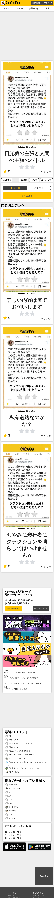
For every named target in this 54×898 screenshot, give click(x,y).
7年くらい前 (46, 172)
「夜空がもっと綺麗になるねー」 (20, 751)
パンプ (10, 814)
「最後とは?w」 (14, 772)
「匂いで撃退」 (14, 740)
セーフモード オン (13, 608)
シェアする (7, 180)
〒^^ (10, 799)
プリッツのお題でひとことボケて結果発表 (21, 677)
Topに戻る (44, 876)
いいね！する (14, 831)
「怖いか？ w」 (14, 747)
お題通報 (34, 180)
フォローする (14, 834)
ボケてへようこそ (40, 608)
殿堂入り (11, 896)
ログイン (48, 3)
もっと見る (27, 196)
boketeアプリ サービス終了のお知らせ (20, 671)
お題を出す (34, 8)
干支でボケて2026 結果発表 (15, 688)
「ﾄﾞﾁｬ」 (11, 736)
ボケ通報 (23, 180)
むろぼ (10, 803)
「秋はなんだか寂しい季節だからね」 (22, 755)
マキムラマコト (14, 807)
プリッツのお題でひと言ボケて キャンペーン (22, 682)
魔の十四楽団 (13, 784)
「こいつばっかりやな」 (17, 758)
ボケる (20, 8)
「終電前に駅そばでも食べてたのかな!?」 (24, 768)
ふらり (10, 796)
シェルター (12, 818)
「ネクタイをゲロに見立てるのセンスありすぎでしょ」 (27, 763)
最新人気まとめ (38, 896)
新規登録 (36, 3)
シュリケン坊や (14, 788)
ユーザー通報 (46, 180)
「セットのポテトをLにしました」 (21, 743)
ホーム (6, 8)
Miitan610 (12, 811)
